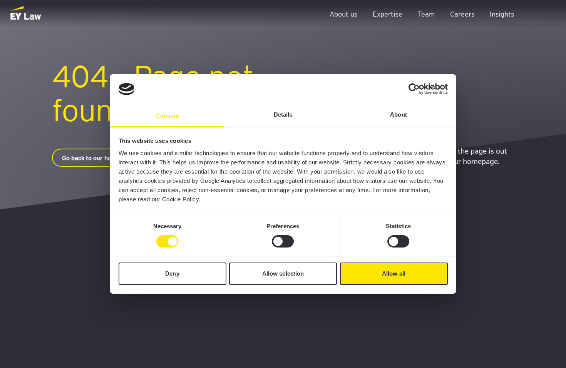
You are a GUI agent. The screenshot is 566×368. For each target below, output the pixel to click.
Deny (172, 273)
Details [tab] (283, 114)
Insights (502, 13)
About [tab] (398, 114)
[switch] (283, 241)
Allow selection (283, 273)
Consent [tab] (167, 115)
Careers (462, 13)
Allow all (393, 273)
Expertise (387, 13)
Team (426, 13)
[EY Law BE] (26, 13)
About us (343, 13)
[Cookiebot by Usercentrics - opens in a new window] (414, 89)
